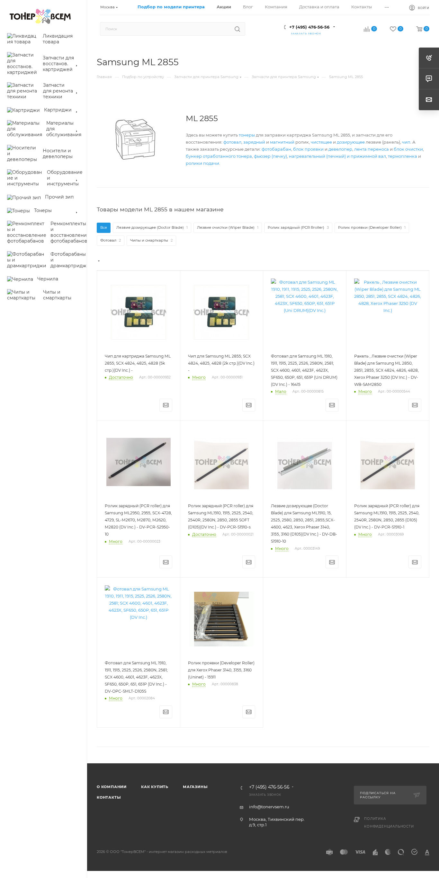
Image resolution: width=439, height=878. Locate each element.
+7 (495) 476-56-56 (309, 27)
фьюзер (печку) (270, 156)
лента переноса (371, 149)
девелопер (340, 149)
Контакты (109, 797)
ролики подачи (202, 163)
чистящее (321, 142)
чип (406, 142)
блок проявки (308, 149)
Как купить (154, 787)
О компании (112, 787)
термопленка (402, 156)
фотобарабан (276, 149)
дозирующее (351, 142)
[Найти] (237, 29)
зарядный (254, 142)
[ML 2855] (135, 139)
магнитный (282, 142)
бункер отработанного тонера (219, 156)
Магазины (195, 787)
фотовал (232, 142)
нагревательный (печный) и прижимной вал (337, 156)
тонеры (247, 134)
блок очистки (408, 149)
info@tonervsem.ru (269, 806)
